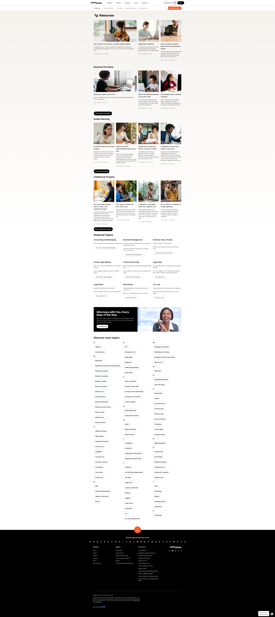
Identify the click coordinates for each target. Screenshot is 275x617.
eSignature (128, 362)
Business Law (99, 391)
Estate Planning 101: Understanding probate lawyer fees (137, 266)
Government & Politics (132, 415)
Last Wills (128, 477)
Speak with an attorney (122, 555)
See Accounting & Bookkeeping (105, 248)
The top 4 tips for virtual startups (162, 243)
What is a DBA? (142, 568)
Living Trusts (129, 503)
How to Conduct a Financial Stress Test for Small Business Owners (170, 46)
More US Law (158, 362)
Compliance (119, 8)
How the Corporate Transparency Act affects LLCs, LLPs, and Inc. (135, 249)
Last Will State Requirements (134, 472)
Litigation (128, 498)
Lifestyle (127, 493)
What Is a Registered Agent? (145, 573)
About (94, 550)
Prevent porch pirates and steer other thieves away (165, 247)
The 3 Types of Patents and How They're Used (124, 205)
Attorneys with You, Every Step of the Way (113, 313)
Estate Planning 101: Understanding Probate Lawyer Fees (126, 149)
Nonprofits (157, 371)
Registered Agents (159, 443)
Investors (95, 558)
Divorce (97, 501)
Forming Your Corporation (132, 396)
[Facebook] (178, 550)
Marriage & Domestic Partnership (164, 357)
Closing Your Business (102, 441)
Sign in (180, 2)
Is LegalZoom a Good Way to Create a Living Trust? (170, 148)
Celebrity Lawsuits (101, 431)
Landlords (128, 467)
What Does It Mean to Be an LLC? (104, 94)
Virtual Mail (157, 515)
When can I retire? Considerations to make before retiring (108, 266)
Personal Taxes (159, 414)
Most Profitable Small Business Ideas (148, 571)
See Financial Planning (133, 277)
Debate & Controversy (102, 496)
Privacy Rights (158, 429)
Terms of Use (136, 600)
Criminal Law (99, 477)
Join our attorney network (123, 558)
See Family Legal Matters (104, 277)
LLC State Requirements (132, 518)
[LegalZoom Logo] (96, 3)
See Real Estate (130, 297)
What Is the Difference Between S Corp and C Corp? (148, 95)
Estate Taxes (128, 372)
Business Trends (100, 422)
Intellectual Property (131, 8)
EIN (126, 347)
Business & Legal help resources (146, 553)
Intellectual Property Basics (133, 453)
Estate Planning (143, 8)
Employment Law (130, 352)
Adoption (98, 347)
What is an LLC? (142, 560)
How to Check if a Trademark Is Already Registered (171, 205)
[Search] (175, 2)
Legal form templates (144, 558)
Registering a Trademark (146, 44)
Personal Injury (159, 408)
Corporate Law (99, 457)
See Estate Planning (101, 171)
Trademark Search (160, 501)
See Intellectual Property (103, 229)
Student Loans (158, 477)
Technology (157, 491)
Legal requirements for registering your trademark (167, 288)
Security (118, 560)
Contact (95, 555)
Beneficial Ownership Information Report (107, 365)
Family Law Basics (130, 381)
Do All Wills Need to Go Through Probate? (104, 148)
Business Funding (100, 381)
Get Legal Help (102, 326)
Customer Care (120, 553)
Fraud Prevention (130, 402)
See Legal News (101, 296)
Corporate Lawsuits (101, 462)
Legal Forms (128, 482)
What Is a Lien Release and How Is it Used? (135, 293)
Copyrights (98, 451)
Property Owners (159, 434)
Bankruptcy (98, 360)
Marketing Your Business (161, 352)
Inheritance (128, 448)
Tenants (156, 496)
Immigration (128, 443)
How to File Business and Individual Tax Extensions (108, 243)
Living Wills (128, 508)
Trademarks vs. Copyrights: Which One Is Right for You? (147, 205)
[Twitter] (181, 550)
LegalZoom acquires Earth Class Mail (104, 288)
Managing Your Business (161, 347)
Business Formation (108, 8)
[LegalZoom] (175, 547)
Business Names (100, 396)
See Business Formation (103, 113)
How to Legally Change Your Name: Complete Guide (106, 271)
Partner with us (97, 563)
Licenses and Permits (131, 487)
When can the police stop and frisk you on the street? (166, 292)
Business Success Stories (103, 407)
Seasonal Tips (158, 451)
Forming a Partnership (131, 386)
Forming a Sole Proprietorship (134, 391)
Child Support (99, 436)
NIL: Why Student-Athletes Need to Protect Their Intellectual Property (102, 207)
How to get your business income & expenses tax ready (137, 271)
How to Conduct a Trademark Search (148, 576)
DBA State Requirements (102, 491)
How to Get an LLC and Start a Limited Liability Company (112, 44)
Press (94, 560)
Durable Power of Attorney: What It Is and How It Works (147, 148)
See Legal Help (160, 277)
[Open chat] (272, 614)
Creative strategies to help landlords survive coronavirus (135, 289)
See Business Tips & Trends (163, 253)
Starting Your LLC (159, 467)
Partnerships (158, 393)
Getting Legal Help (130, 410)
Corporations (99, 467)
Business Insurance (101, 386)
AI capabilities (142, 550)
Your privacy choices (98, 606)
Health (127, 424)
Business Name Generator (145, 555)
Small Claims (158, 457)
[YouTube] (172, 550)
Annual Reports (100, 352)
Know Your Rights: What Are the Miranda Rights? (107, 291)
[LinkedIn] (175, 550)
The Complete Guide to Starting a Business (171, 95)
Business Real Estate (101, 402)
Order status (119, 550)
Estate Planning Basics (132, 367)
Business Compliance (101, 376)
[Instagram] (169, 550)
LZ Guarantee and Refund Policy (124, 563)
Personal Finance (159, 403)
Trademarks (158, 506)
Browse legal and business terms (137, 537)
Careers (95, 553)
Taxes (156, 486)
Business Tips (99, 417)
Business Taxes (99, 412)
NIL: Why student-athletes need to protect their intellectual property (136, 244)
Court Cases (99, 472)
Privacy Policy (98, 602)
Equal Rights (128, 357)
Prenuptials (157, 424)
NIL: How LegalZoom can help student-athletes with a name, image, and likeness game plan (166, 271)
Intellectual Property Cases (133, 458)
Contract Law (99, 446)
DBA (96, 486)
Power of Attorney (160, 419)
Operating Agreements (161, 379)
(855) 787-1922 (169, 2)
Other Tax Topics (159, 384)
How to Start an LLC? (144, 563)
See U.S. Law (159, 297)
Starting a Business (160, 462)
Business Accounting (101, 371)
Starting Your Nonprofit (161, 472)
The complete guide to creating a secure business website (167, 266)
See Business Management (134, 254)
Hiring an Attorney (130, 429)
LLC (126, 513)
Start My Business (174, 8)
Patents (156, 398)
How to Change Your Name (145, 566)
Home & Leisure (129, 434)
